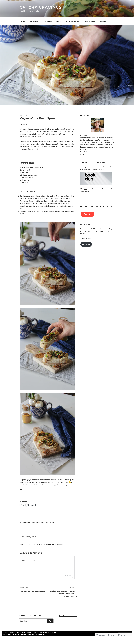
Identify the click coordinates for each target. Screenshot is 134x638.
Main (34, 522)
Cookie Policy (41, 634)
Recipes (22, 21)
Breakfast (27, 522)
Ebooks (58, 21)
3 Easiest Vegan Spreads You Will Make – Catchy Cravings (45, 544)
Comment (67, 576)
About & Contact (90, 21)
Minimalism (34, 21)
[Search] (50, 621)
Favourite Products (72, 21)
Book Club (103, 21)
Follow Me (86, 244)
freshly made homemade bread (61, 146)
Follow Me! (85, 224)
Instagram (66, 485)
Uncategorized (42, 522)
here (85, 189)
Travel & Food (47, 21)
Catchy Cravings (41, 7)
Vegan (52, 522)
